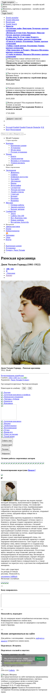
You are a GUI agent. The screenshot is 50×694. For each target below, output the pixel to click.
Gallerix (12, 670)
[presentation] (27, 277)
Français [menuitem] (29, 127)
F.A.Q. (11, 685)
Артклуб (13, 166)
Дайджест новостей (14, 119)
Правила (22, 688)
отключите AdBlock (9, 576)
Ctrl (24, 388)
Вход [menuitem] (8, 130)
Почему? (32, 470)
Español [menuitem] (23, 127)
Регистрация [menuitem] (15, 130)
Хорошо (40, 659)
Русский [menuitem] (9, 127)
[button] (12, 18)
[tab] (10, 269)
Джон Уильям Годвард (20, 380)
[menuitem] (42, 127)
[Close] (25, 134)
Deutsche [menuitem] (36, 127)
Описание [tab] (10, 273)
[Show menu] (17, 2)
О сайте (17, 685)
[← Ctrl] (7, 403)
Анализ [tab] (9, 275)
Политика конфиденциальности (24, 690)
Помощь (4, 685)
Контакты (25, 685)
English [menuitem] (16, 127)
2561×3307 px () (17, 378)
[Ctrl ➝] (11, 421)
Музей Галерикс (12, 139)
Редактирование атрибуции (12, 376)
